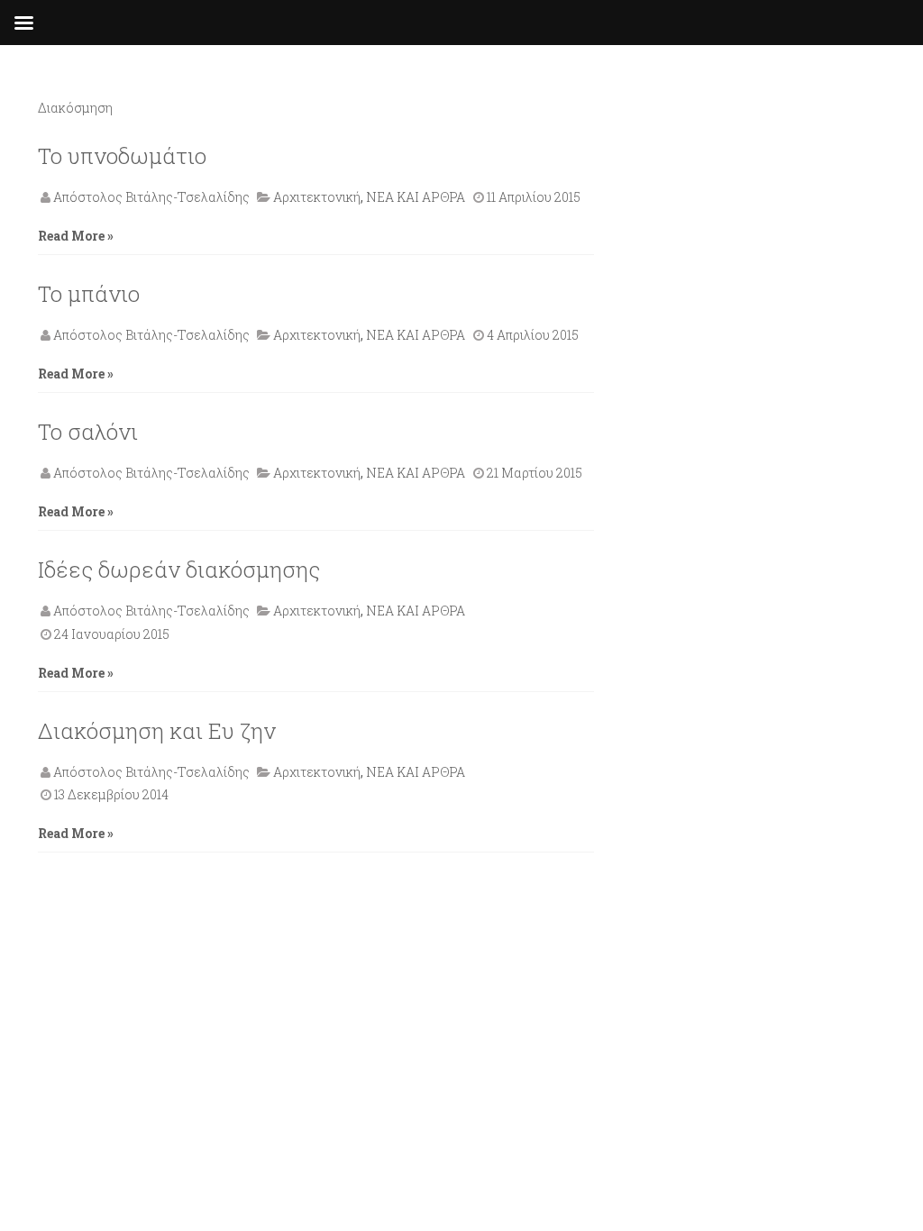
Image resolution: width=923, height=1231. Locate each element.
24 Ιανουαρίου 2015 (111, 634)
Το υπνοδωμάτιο (122, 155)
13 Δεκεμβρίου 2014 (111, 794)
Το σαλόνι (88, 431)
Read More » (76, 235)
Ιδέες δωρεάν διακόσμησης (179, 569)
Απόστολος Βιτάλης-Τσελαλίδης (151, 196)
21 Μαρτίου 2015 (534, 472)
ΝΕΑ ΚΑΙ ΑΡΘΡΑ (415, 196)
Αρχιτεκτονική (317, 196)
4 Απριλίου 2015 (533, 334)
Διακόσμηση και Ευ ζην (157, 730)
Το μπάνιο (89, 293)
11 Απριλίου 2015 (533, 196)
